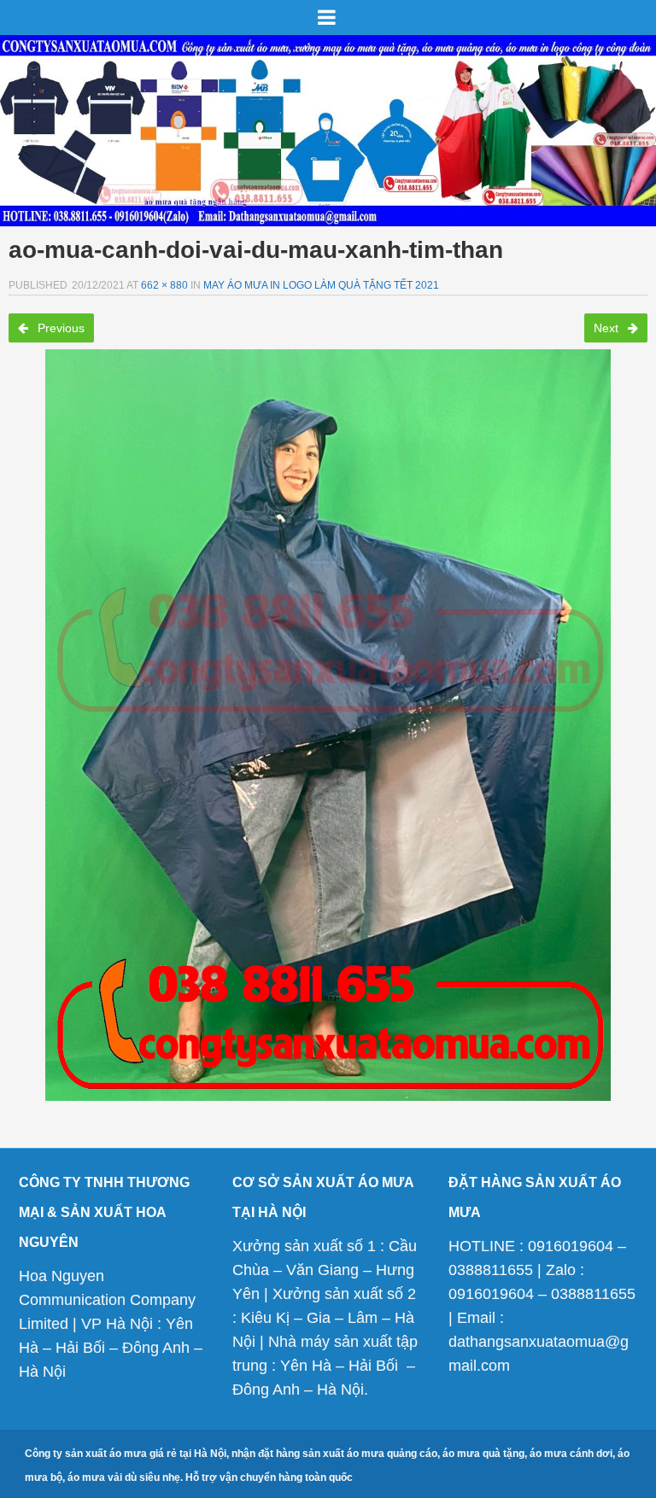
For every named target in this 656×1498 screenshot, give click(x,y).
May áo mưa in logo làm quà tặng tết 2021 (321, 285)
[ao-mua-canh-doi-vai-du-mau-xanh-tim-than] (328, 725)
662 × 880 (164, 285)
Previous (59, 328)
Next (608, 328)
